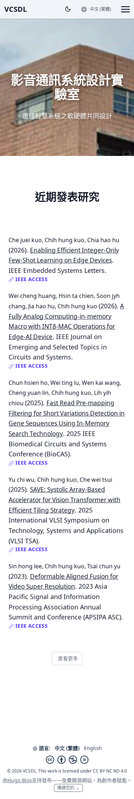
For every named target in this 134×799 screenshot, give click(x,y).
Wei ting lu (64, 383)
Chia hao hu (103, 240)
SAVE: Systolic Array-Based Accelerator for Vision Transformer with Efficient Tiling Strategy (64, 499)
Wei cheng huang (32, 296)
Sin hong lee (25, 566)
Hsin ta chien (76, 296)
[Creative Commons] (67, 759)
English (93, 748)
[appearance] (68, 9)
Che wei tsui (96, 480)
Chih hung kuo (64, 240)
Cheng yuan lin (29, 393)
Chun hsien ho (28, 383)
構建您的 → (68, 788)
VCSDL (15, 9)
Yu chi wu (21, 480)
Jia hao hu (41, 306)
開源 (77, 780)
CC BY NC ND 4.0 (110, 771)
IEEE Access (31, 279)
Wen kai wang (101, 383)
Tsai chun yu (103, 566)
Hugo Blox (20, 780)
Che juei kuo (25, 240)
